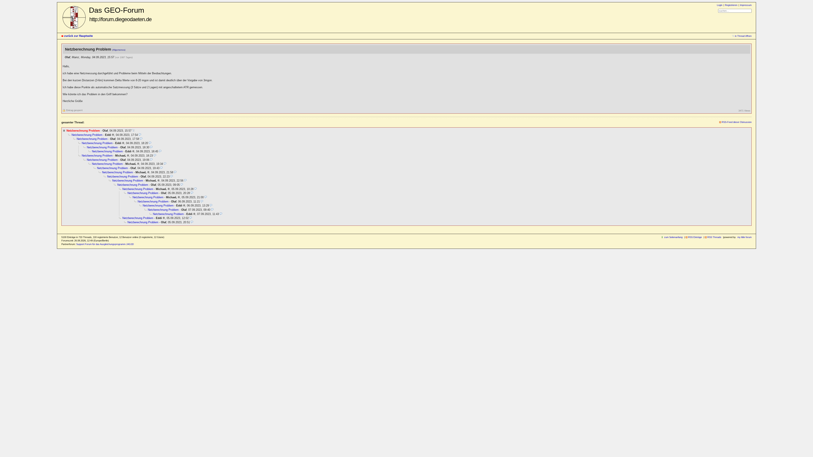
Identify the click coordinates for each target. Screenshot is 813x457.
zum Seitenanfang (673, 237)
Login (719, 5)
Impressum (746, 5)
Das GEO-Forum (120, 14)
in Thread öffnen (743, 36)
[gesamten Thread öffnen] (133, 130)
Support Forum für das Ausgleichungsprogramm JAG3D (105, 244)
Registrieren (731, 5)
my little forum (744, 237)
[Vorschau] (140, 134)
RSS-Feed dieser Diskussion (737, 122)
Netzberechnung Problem (87, 134)
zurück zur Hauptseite (78, 35)
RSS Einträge (695, 237)
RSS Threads (714, 237)
